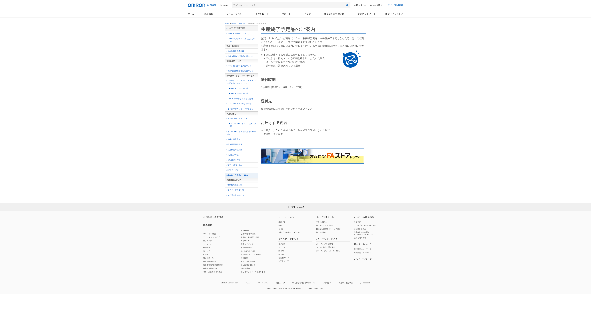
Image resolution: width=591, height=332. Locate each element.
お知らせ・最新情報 (213, 217)
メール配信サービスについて (239, 66)
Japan (223, 5)
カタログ (281, 244)
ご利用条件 (326, 282)
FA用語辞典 (245, 268)
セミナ (307, 13)
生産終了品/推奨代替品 (250, 237)
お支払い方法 (233, 155)
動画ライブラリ (247, 244)
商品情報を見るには (235, 51)
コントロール (208, 258)
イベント (281, 229)
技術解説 (244, 258)
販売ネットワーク (367, 13)
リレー (205, 254)
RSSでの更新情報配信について (240, 71)
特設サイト (245, 240)
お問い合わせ (360, 5)
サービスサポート (325, 217)
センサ (205, 230)
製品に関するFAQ (248, 265)
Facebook (366, 282)
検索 (347, 5)
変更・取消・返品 (234, 165)
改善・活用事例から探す (212, 272)
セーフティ (207, 244)
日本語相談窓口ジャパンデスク (328, 229)
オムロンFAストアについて (238, 118)
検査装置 (206, 247)
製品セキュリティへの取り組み (253, 272)
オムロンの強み (360, 229)
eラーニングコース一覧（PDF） (328, 250)
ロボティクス (208, 240)
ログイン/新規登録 (394, 5)
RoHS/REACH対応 (248, 251)
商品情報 (208, 13)
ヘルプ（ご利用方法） (239, 23)
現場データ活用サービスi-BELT (290, 232)
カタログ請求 (376, 5)
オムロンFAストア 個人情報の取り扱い (241, 132)
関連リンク (280, 282)
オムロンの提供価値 (334, 13)
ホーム (191, 13)
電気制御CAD (283, 257)
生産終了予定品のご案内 (237, 175)
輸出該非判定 (321, 232)
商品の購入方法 (233, 139)
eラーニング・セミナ (327, 239)
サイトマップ (263, 282)
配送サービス (233, 170)
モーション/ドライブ (211, 237)
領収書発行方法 (233, 160)
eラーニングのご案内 (324, 244)
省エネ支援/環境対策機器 (213, 265)
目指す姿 (357, 222)
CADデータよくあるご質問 (241, 99)
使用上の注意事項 (248, 261)
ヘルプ (248, 282)
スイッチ (206, 251)
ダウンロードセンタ (288, 239)
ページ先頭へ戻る (296, 207)
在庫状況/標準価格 (248, 233)
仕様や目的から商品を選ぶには (240, 56)
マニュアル (282, 247)
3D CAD (281, 254)
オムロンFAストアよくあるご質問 (243, 125)
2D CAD (281, 250)
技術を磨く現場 (360, 237)
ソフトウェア (283, 261)
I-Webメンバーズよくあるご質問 (242, 40)
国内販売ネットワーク (362, 249)
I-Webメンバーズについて (238, 33)
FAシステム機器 (209, 233)
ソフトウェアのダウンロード (239, 104)
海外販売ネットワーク (362, 252)
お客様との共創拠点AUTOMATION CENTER (363, 233)
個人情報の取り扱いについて (303, 282)
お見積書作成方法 (234, 150)
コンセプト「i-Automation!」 (366, 225)
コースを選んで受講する (325, 247)
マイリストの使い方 (235, 195)
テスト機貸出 (321, 222)
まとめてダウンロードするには (240, 109)
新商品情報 (245, 230)
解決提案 (281, 222)
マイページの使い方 (235, 190)
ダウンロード (262, 13)
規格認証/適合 (246, 247)
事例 (280, 225)
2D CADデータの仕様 (239, 88)
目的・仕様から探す (211, 268)
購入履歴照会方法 (234, 144)
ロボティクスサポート (325, 225)
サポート (286, 13)
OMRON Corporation (229, 282)
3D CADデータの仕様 (239, 93)
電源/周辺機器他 (209, 261)
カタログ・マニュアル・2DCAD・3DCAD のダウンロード (241, 81)
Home (227, 23)
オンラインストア (394, 13)
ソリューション (234, 13)
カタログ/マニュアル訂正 (251, 254)
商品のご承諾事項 (346, 282)
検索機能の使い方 (234, 185)
